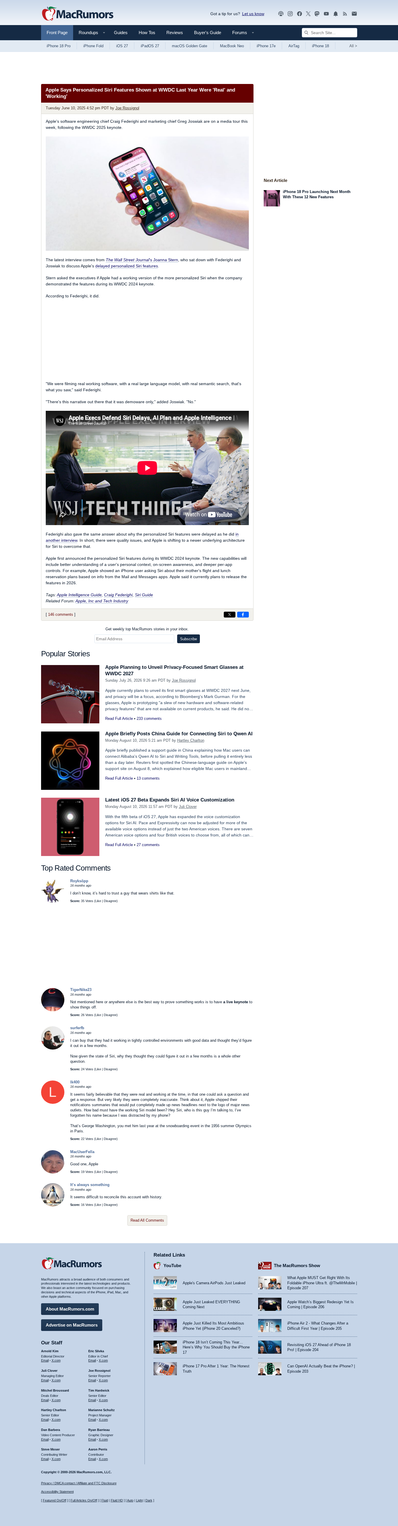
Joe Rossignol (127, 108)
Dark (148, 1500)
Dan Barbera (50, 1430)
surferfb (77, 1028)
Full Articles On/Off (84, 1500)
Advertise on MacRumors (72, 1324)
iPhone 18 (320, 46)
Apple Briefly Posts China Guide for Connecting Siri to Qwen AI (179, 733)
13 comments (148, 778)
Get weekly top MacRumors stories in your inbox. (147, 629)
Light (139, 1500)
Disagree (110, 901)
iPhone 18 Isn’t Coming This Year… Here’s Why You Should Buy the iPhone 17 (216, 1347)
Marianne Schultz (101, 1410)
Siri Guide (144, 594)
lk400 (75, 1082)
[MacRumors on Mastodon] (317, 14)
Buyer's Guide (207, 32)
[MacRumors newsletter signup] (354, 14)
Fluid (104, 1500)
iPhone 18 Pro (59, 46)
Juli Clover (188, 806)
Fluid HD (117, 1500)
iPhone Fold (93, 46)
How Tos (147, 32)
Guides (121, 32)
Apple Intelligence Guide (79, 594)
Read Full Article (119, 718)
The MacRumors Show (297, 1265)
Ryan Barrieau (99, 1430)
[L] (52, 1102)
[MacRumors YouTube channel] (326, 14)
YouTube (172, 1265)
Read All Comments (147, 1220)
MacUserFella (82, 1152)
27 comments (148, 845)
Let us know (253, 13)
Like (98, 901)
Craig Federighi (118, 594)
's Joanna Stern (142, 259)
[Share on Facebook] (243, 615)
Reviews (174, 32)
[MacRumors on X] (308, 14)
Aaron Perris (97, 1449)
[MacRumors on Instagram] (290, 14)
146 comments (60, 614)
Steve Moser (50, 1449)
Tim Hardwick (98, 1390)
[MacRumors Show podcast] (281, 14)
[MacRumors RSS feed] (345, 14)
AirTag (293, 46)
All (353, 46)
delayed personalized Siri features (126, 266)
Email (45, 1360)
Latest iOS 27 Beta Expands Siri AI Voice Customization (169, 800)
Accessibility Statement (57, 1491)
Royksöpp (79, 881)
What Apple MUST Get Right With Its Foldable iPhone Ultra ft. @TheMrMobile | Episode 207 (322, 1283)
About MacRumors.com (70, 1308)
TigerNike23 (80, 989)
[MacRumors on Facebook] (299, 14)
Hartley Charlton (190, 740)
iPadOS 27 (150, 46)
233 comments (149, 718)
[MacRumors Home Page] (77, 14)
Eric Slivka (96, 1351)
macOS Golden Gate (189, 46)
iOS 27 (122, 46)
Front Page (57, 32)
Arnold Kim (50, 1351)
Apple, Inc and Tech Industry (101, 601)
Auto (130, 1500)
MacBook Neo (232, 46)
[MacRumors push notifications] (336, 14)
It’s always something (90, 1185)
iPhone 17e (266, 46)
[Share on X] (229, 615)
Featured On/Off (54, 1500)
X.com (56, 1360)
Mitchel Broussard (55, 1390)
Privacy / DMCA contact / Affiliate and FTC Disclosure (79, 1483)
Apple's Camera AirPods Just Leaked (214, 1283)
